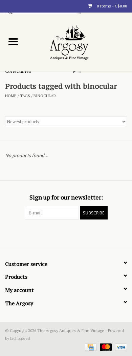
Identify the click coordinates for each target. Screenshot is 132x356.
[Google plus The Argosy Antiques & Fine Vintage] (66, 233)
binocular (45, 95)
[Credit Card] (90, 346)
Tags (25, 95)
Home (11, 95)
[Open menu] (13, 41)
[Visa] (120, 346)
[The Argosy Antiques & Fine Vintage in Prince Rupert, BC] (79, 42)
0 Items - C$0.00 (111, 5)
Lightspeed (20, 338)
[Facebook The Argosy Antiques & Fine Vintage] (54, 233)
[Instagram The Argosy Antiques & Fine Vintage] (77, 233)
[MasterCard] (105, 346)
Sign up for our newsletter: (66, 197)
